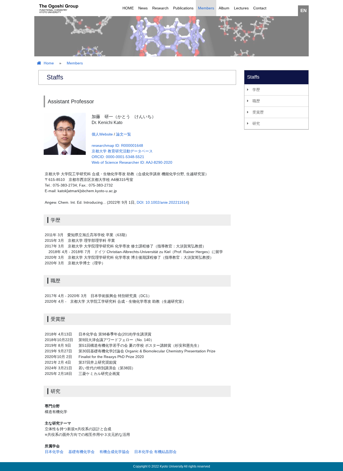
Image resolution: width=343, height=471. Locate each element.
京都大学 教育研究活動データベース (122, 151)
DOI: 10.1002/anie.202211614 (162, 202)
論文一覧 (123, 134)
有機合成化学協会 (114, 452)
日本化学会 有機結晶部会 (155, 452)
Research (160, 8)
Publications (183, 8)
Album (224, 8)
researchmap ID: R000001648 (117, 145)
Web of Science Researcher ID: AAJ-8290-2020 (132, 162)
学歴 (256, 89)
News (143, 8)
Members (206, 8)
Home (48, 63)
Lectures (241, 8)
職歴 (256, 101)
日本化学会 (54, 452)
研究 (256, 123)
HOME (128, 8)
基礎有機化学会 (81, 452)
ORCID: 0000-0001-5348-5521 (118, 157)
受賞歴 (258, 112)
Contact (259, 8)
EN (303, 10)
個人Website (102, 134)
